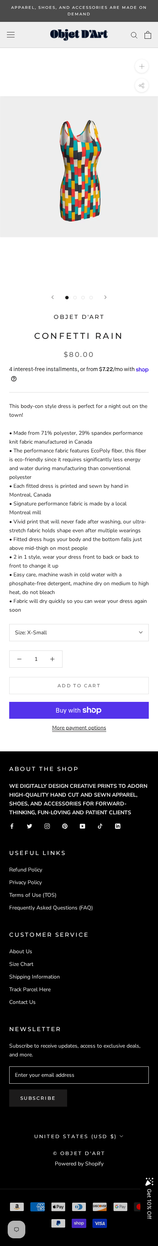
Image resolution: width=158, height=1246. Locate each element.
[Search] (134, 34)
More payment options (79, 727)
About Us (20, 951)
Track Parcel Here (30, 989)
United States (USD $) (75, 1136)
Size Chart (21, 964)
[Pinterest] (64, 825)
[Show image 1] (67, 297)
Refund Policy (25, 869)
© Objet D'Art (79, 1153)
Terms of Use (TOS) (32, 895)
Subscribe (38, 1098)
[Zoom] (141, 66)
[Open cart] (148, 35)
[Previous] (52, 297)
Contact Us (22, 1002)
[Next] (105, 297)
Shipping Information (34, 976)
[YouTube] (82, 825)
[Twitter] (29, 825)
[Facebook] (12, 825)
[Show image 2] (75, 297)
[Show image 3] (83, 297)
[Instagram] (47, 825)
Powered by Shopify (79, 1163)
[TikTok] (100, 825)
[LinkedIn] (117, 825)
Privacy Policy (25, 882)
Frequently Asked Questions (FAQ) (51, 907)
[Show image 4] (91, 297)
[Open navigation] (11, 35)
